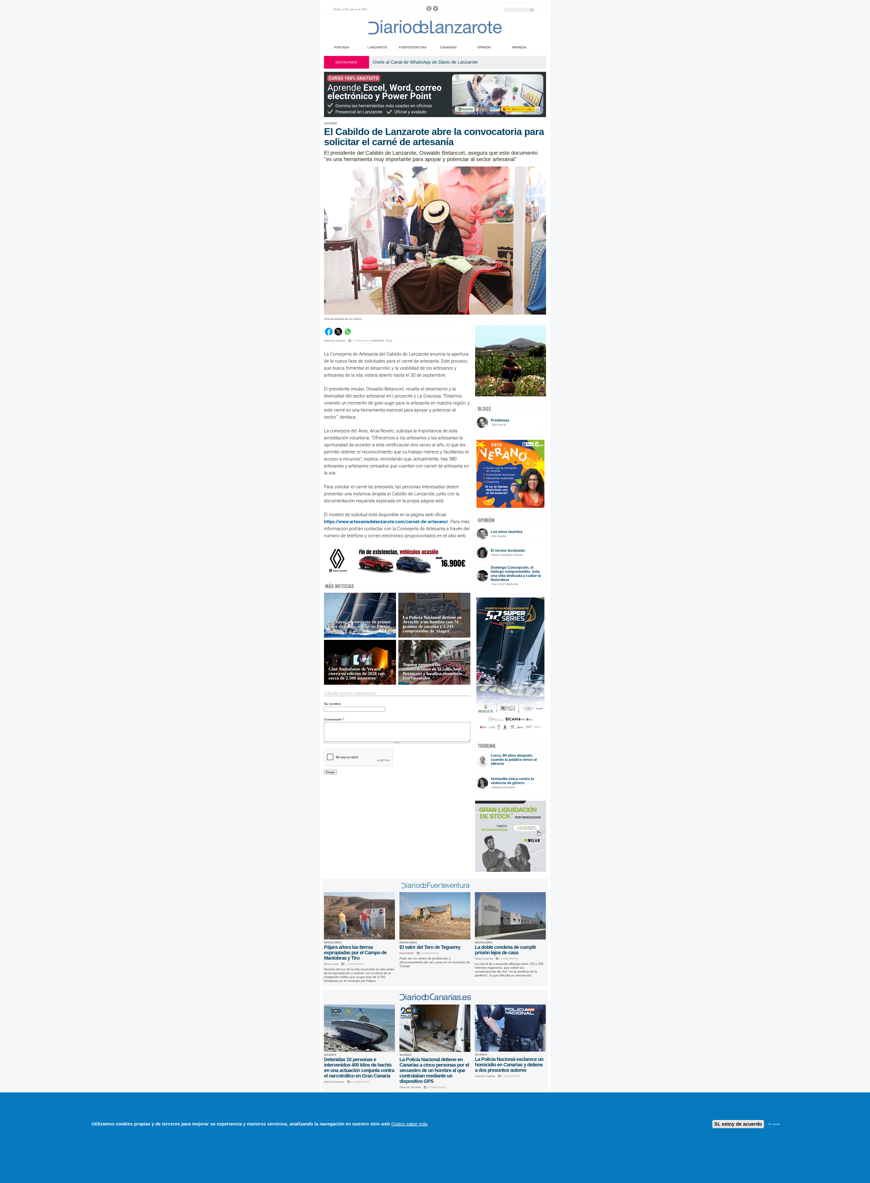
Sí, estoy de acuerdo (738, 1124)
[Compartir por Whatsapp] (348, 334)
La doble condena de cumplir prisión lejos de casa (505, 949)
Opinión (484, 47)
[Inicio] (435, 34)
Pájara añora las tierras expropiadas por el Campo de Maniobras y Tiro (355, 952)
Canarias (448, 47)
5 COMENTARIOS (508, 958)
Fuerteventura (413, 47)
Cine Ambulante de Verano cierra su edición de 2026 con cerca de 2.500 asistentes (357, 673)
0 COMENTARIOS (361, 341)
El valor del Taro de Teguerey (429, 947)
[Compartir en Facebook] (329, 334)
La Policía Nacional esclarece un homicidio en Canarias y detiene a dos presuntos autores (509, 1064)
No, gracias (774, 1124)
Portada (341, 47)
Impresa (519, 47)
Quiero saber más (409, 1123)
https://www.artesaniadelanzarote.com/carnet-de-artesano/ (386, 521)
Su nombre (332, 704)
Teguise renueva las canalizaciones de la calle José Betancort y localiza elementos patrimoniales (432, 671)
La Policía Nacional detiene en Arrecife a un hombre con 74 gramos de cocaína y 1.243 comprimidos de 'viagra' (432, 624)
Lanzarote (377, 47)
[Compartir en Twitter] (338, 334)
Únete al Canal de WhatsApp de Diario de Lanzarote (425, 62)
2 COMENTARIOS (354, 964)
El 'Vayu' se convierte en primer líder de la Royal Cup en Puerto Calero (360, 626)
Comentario (334, 719)
